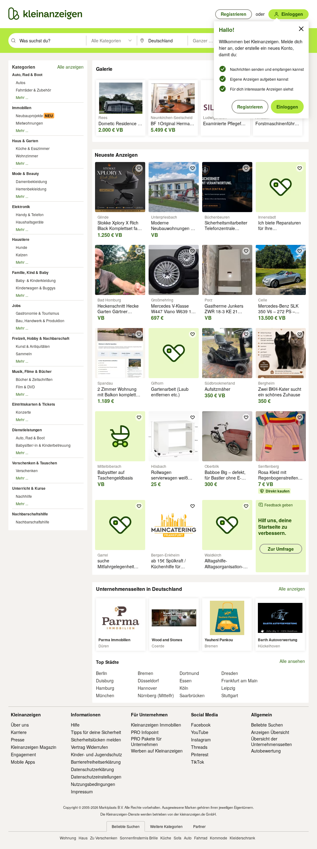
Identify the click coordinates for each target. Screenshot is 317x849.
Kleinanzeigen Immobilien (156, 725)
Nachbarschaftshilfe (30, 514)
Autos (20, 82)
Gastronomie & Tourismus (37, 313)
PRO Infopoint (144, 732)
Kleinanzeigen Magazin (33, 747)
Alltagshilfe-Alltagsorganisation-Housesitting (224, 566)
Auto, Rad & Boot (27, 74)
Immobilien (21, 107)
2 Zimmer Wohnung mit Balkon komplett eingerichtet (117, 394)
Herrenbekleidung (31, 188)
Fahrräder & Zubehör (33, 89)
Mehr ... (22, 97)
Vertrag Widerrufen (89, 747)
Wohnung (68, 837)
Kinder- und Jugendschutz (96, 754)
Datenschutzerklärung (92, 769)
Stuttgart (229, 695)
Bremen (145, 673)
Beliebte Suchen (267, 725)
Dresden (229, 673)
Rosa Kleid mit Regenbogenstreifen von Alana (278, 477)
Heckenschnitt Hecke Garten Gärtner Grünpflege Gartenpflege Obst (118, 314)
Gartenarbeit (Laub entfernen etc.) (170, 392)
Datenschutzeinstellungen (96, 777)
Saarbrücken (192, 695)
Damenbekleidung (31, 181)
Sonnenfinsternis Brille (139, 837)
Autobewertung (266, 751)
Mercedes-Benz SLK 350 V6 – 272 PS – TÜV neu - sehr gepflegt (278, 314)
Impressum (82, 791)
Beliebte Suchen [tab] (126, 826)
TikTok (197, 762)
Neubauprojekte (29, 115)
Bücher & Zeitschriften (34, 379)
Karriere (19, 732)
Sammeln (24, 353)
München (105, 695)
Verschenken (27, 470)
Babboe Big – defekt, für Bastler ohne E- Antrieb (225, 477)
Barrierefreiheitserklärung (96, 762)
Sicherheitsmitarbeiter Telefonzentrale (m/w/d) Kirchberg (226, 228)
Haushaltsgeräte (30, 221)
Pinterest (199, 754)
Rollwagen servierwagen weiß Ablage (169, 477)
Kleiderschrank (242, 837)
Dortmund (189, 673)
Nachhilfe (24, 496)
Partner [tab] (199, 826)
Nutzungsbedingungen (93, 784)
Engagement (23, 754)
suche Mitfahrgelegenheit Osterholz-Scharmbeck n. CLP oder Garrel (120, 569)
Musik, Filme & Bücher (32, 371)
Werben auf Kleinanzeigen (157, 751)
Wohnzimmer (27, 155)
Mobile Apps (23, 762)
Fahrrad (200, 837)
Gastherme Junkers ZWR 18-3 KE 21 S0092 (224, 311)
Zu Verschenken (103, 837)
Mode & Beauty (25, 173)
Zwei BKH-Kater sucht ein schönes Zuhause (279, 392)
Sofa (177, 837)
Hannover (147, 688)
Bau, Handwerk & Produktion (40, 320)
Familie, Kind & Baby (30, 272)
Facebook (201, 725)
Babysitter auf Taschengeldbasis (115, 475)
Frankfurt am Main (239, 680)
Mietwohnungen (29, 123)
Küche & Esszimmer (33, 148)
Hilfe (75, 725)
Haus (83, 837)
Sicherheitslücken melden (96, 739)
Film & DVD (25, 386)
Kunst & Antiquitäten (33, 346)
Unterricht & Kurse (29, 488)
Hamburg (105, 688)
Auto (188, 837)
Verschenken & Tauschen (34, 463)
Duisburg (105, 680)
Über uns (20, 725)
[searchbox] (52, 40)
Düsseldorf (148, 680)
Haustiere (20, 239)
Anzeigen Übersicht (270, 732)
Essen (186, 680)
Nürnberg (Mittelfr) (156, 695)
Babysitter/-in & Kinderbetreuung (43, 445)
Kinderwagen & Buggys (35, 287)
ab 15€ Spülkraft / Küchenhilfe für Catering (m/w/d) (168, 566)
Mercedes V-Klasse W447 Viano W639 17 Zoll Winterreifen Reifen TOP (172, 314)
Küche (165, 837)
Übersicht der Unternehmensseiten (271, 741)
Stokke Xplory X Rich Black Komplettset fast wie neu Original (119, 228)
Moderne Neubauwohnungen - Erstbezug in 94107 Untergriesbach (171, 231)
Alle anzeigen (70, 67)
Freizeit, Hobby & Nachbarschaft (40, 338)
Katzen (22, 254)
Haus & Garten (25, 140)
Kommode (218, 837)
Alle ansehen (292, 661)
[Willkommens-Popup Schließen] (301, 29)
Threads (199, 747)
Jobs (16, 305)
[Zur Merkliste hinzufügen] (139, 168)
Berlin (101, 673)
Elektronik (21, 206)
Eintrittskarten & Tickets (33, 404)
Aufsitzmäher (217, 389)
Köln (184, 688)
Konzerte (23, 412)
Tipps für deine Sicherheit (96, 732)
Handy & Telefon (30, 214)
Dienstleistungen (27, 430)
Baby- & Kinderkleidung (36, 280)
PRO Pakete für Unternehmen (146, 741)
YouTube (199, 732)
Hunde (21, 247)
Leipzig (228, 688)
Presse (17, 739)
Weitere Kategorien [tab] (166, 826)
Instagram (201, 739)
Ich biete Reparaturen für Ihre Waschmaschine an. (279, 228)
